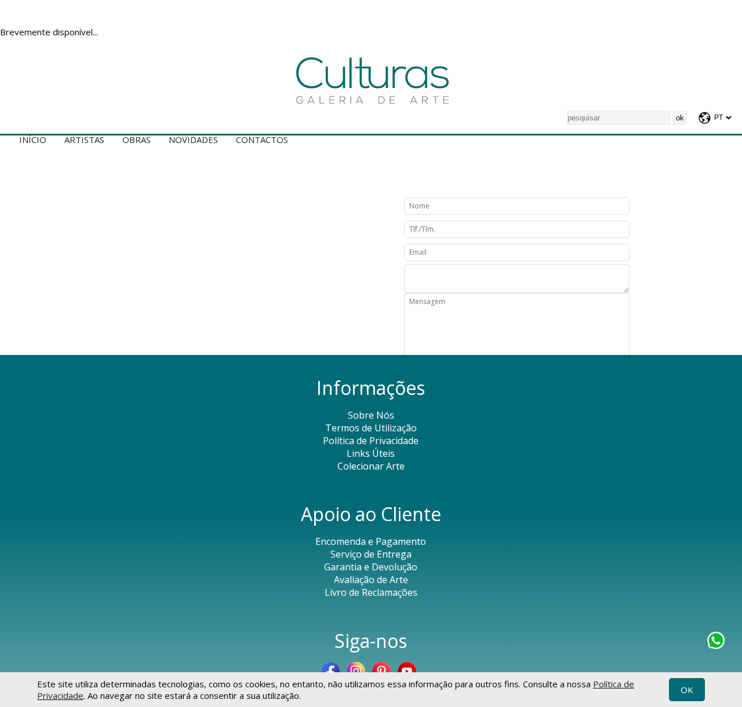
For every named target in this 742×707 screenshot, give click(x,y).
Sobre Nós (371, 415)
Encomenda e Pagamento (370, 541)
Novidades (193, 139)
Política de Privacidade (371, 440)
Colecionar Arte (371, 466)
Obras (136, 139)
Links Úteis (371, 453)
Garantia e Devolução (370, 567)
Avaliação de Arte (371, 579)
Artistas (84, 139)
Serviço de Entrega (371, 554)
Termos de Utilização (371, 428)
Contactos (262, 139)
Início (32, 139)
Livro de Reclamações (371, 592)
